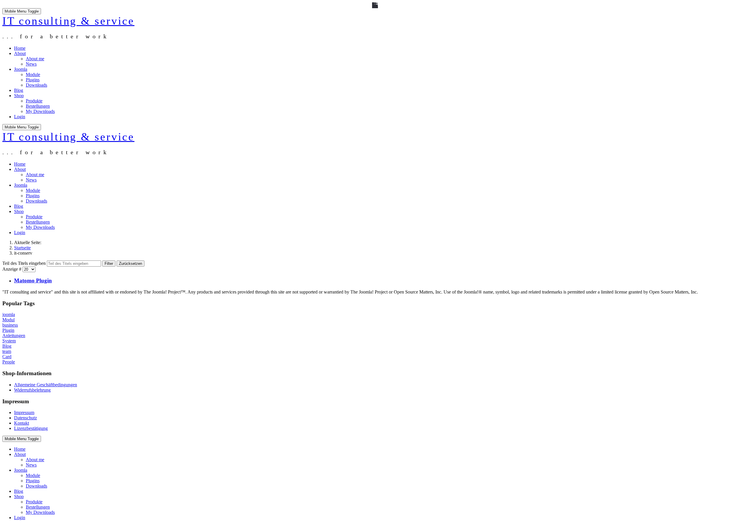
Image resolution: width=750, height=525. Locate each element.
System (9, 340)
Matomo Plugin (33, 280)
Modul (8, 319)
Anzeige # (12, 269)
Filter (109, 263)
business (10, 324)
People (8, 361)
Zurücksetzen (130, 263)
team (6, 351)
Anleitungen (13, 335)
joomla (8, 314)
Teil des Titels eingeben (24, 263)
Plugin (8, 330)
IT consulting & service (68, 21)
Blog (6, 346)
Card (6, 356)
